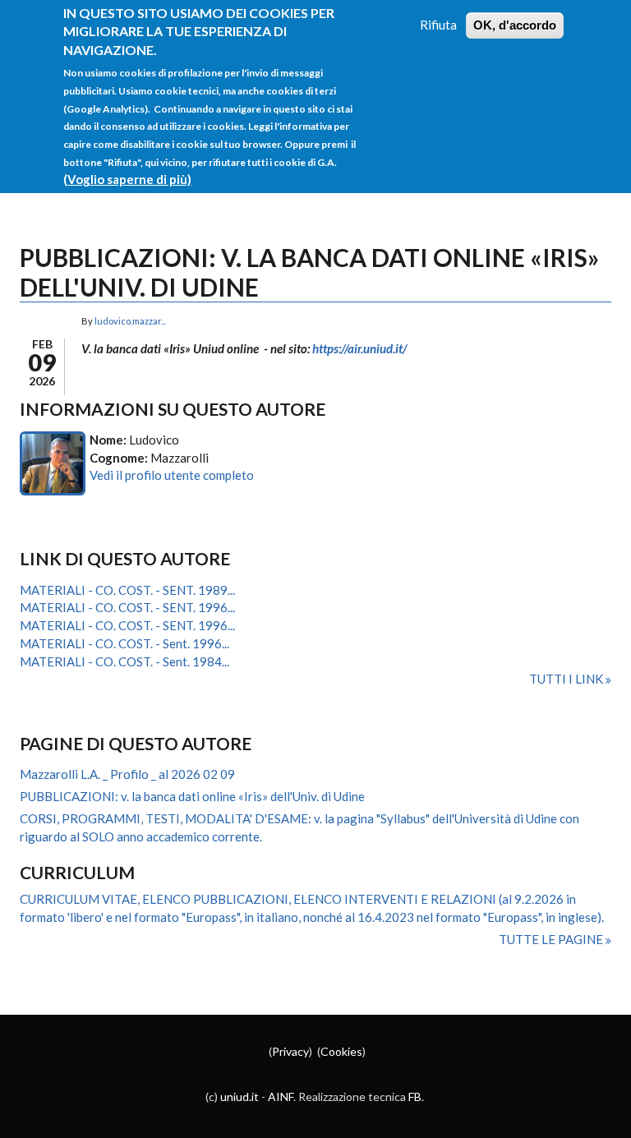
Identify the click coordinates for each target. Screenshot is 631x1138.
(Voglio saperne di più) (127, 179)
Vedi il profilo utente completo (172, 475)
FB (414, 1096)
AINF (280, 1096)
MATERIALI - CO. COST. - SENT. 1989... (127, 590)
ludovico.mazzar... (130, 321)
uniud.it (239, 1096)
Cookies (341, 1051)
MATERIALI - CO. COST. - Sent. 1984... (124, 661)
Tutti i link (567, 678)
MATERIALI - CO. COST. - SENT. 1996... (127, 607)
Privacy (290, 1051)
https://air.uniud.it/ (359, 348)
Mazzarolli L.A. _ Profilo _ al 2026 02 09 (127, 774)
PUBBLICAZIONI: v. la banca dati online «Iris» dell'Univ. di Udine (192, 796)
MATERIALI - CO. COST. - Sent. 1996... (124, 643)
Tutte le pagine (552, 939)
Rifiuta (438, 24)
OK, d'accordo (514, 25)
